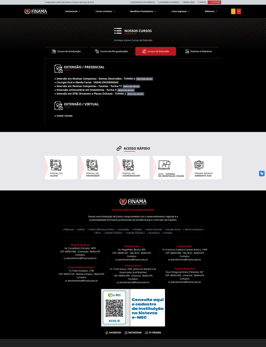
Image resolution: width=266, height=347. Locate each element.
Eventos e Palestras (201, 51)
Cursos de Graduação (69, 51)
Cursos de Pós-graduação (114, 51)
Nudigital (157, 343)
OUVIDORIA (215, 2)
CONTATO (202, 2)
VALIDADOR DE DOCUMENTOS (142, 2)
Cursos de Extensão (158, 51)
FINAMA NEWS (189, 2)
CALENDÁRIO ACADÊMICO (168, 2)
